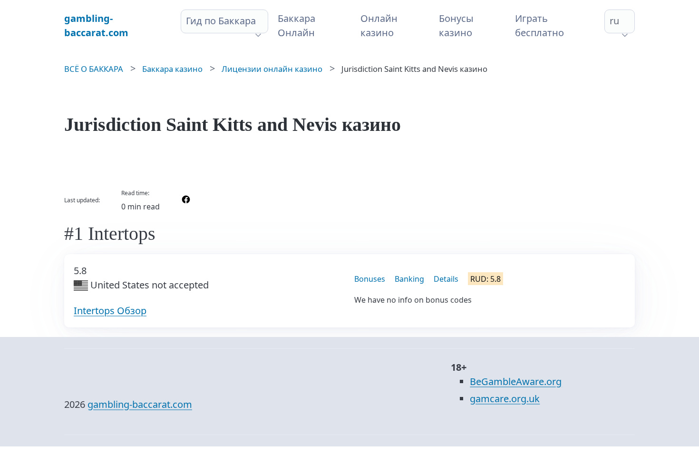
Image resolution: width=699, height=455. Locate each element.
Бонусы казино (456, 25)
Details (446, 279)
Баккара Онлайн (296, 25)
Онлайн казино (379, 25)
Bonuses (369, 279)
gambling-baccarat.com (139, 404)
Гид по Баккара (221, 20)
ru (614, 20)
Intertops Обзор (110, 310)
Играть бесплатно (539, 25)
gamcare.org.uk (505, 398)
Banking (409, 279)
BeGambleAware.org (516, 381)
